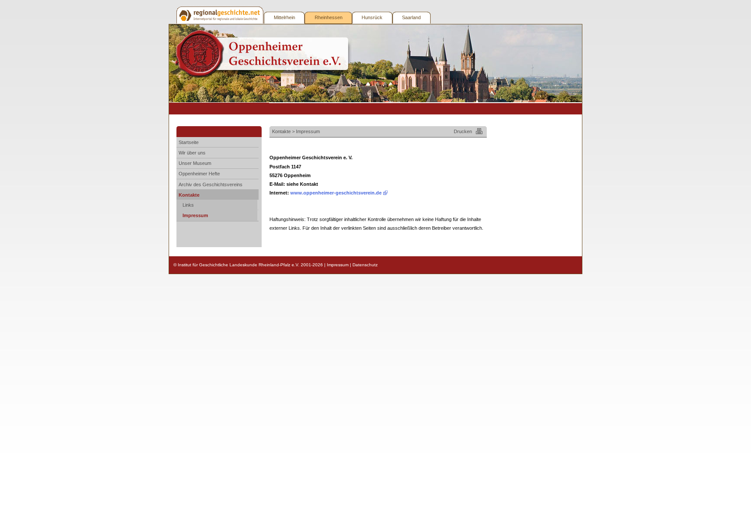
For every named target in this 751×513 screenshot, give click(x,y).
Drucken (463, 131)
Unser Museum (195, 163)
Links (188, 205)
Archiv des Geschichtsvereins (211, 184)
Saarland (411, 17)
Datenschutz (365, 264)
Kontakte (189, 195)
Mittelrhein (284, 17)
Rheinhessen (328, 17)
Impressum (195, 215)
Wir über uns (192, 152)
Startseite (189, 142)
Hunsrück (372, 17)
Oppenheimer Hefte (199, 173)
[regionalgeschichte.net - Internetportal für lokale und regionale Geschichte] (220, 15)
